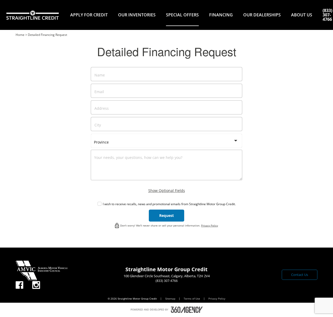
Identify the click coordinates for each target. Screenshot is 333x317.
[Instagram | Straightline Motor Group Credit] (36, 285)
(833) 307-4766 (327, 15)
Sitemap (170, 298)
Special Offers (182, 15)
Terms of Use (192, 298)
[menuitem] (89, 15)
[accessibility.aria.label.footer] (187, 310)
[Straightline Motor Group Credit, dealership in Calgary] (32, 15)
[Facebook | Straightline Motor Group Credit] (19, 285)
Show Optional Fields (166, 190)
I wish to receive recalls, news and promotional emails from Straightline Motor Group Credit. (169, 204)
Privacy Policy (209, 225)
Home (20, 35)
